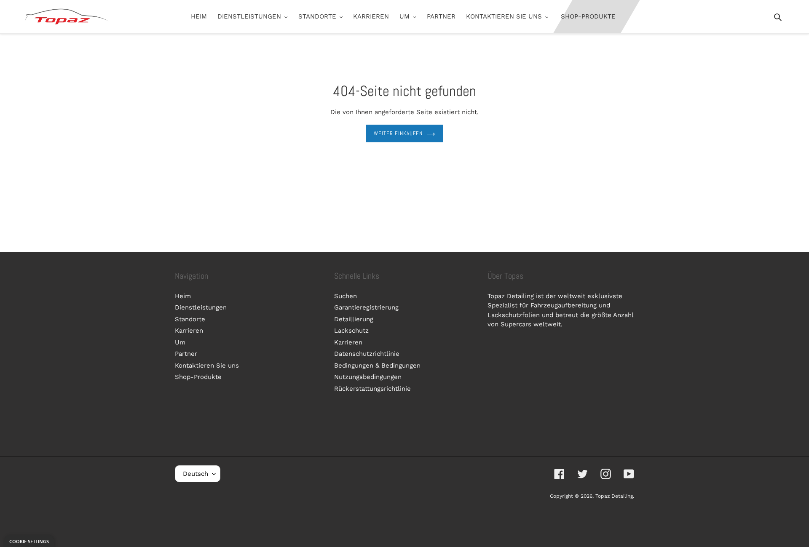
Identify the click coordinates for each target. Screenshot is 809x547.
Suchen (345, 296)
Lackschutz (351, 330)
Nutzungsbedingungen (368, 377)
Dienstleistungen (201, 307)
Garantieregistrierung (366, 307)
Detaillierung (353, 319)
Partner (186, 354)
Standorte (190, 319)
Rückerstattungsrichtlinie (372, 388)
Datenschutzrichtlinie (366, 354)
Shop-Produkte (198, 377)
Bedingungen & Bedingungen (377, 365)
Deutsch (195, 474)
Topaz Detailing (614, 496)
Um (180, 342)
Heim (183, 296)
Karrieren (189, 330)
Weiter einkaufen (398, 133)
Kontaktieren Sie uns (207, 365)
